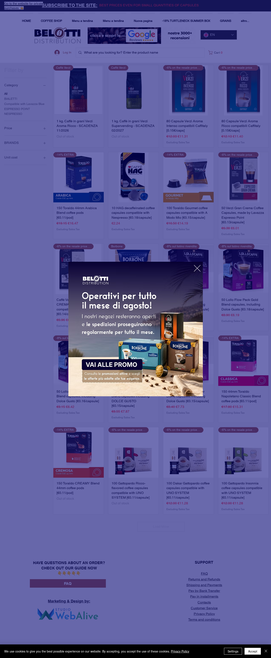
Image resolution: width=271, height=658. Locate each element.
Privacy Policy (180, 651)
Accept (252, 651)
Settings (233, 651)
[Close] (265, 651)
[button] (197, 268)
